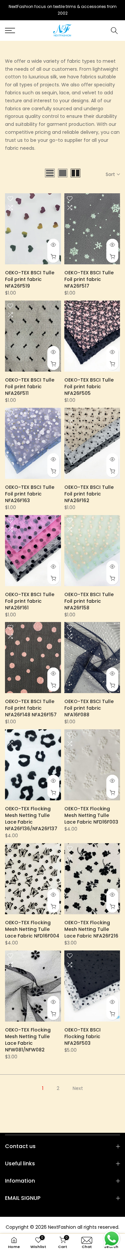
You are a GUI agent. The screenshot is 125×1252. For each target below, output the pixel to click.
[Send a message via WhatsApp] (112, 1239)
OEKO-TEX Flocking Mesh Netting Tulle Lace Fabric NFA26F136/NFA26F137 (31, 818)
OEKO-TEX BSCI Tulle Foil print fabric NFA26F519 (29, 279)
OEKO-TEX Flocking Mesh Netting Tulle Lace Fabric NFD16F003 (91, 815)
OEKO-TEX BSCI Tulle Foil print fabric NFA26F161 (29, 601)
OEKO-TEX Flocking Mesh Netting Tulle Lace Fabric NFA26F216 (91, 929)
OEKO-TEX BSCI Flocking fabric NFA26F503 (82, 1036)
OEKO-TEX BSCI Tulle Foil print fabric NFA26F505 (89, 387)
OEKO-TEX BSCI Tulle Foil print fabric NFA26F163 (29, 494)
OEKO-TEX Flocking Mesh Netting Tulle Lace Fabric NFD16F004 (32, 929)
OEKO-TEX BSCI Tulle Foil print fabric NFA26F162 (89, 494)
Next (78, 1088)
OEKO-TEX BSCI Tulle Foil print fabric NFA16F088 (89, 708)
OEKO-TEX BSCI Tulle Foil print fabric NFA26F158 (89, 601)
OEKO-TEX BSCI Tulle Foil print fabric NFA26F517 (89, 279)
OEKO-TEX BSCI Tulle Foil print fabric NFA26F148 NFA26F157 (31, 708)
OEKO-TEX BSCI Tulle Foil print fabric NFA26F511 (29, 387)
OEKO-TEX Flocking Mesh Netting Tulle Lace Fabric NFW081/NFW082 (28, 1040)
